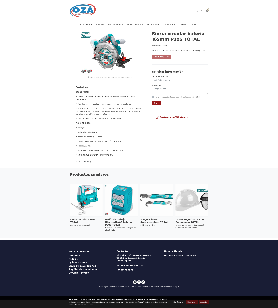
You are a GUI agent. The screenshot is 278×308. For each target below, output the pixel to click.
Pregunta (156, 85)
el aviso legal (174, 97)
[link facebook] (135, 282)
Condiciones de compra (169, 287)
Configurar (178, 302)
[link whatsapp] (143, 282)
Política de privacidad (150, 287)
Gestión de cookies (133, 287)
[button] (86, 24)
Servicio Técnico (79, 272)
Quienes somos (78, 262)
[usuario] (201, 11)
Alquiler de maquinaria (83, 269)
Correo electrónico (161, 76)
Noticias (74, 259)
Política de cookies (116, 287)
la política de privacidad (190, 97)
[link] (83, 10)
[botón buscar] (196, 11)
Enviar (156, 103)
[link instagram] (139, 282)
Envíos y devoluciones (82, 266)
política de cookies (85, 305)
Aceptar (204, 302)
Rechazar (191, 302)
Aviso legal (103, 287)
